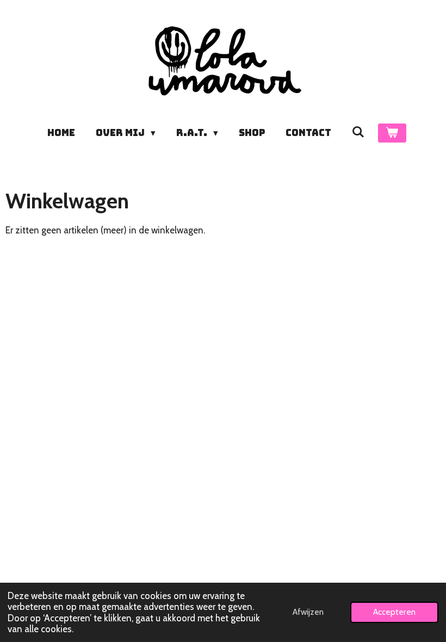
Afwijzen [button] (308, 612)
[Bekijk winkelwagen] (392, 133)
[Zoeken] (358, 132)
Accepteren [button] (394, 612)
